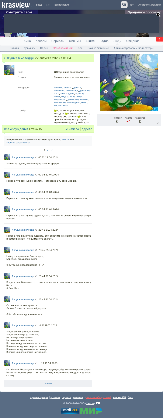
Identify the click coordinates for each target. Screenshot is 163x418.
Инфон (90, 403)
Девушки (29, 48)
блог (130, 397)
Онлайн (14, 48)
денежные (73, 99)
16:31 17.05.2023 (47, 325)
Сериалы (57, 41)
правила (55, 397)
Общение (132, 41)
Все (80, 48)
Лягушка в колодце (19, 58)
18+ (132, 4)
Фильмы (75, 41)
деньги (77, 87)
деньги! (58, 87)
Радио (104, 41)
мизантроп (60, 99)
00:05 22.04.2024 (48, 174)
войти (65, 139)
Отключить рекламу (149, 4)
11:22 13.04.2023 (48, 363)
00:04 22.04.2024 (48, 192)
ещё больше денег (71, 96)
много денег (67, 93)
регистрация (62, 4)
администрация (39, 397)
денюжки (59, 90)
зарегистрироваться (18, 142)
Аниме (90, 41)
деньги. (68, 87)
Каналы (41, 41)
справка (66, 397)
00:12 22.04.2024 (48, 157)
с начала (72, 129)
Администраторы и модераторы (133, 48)
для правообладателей (98, 397)
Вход (39, 4)
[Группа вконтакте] (124, 7)
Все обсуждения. (16, 129)
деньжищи (72, 90)
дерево (87, 129)
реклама (78, 397)
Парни (44, 48)
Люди (117, 41)
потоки (84, 99)
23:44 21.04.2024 (48, 276)
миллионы (60, 102)
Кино (27, 41)
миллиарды (73, 102)
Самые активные (98, 48)
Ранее (48, 383)
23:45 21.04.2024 (48, 229)
